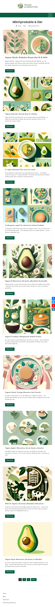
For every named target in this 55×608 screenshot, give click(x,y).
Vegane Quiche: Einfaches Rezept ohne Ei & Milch (26, 58)
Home (4, 593)
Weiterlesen (10, 70)
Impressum (6, 599)
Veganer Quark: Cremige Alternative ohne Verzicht (23, 392)
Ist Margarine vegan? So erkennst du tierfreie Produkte (24, 225)
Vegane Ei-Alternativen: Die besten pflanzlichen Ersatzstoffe (26, 281)
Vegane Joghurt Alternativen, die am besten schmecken (24, 448)
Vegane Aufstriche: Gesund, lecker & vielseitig (21, 114)
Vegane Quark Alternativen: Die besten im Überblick (23, 559)
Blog (4, 596)
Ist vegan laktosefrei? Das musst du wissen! (20, 169)
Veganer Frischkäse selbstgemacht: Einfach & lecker (23, 336)
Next (33, 579)
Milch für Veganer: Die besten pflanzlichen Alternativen (24, 503)
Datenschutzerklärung (9, 602)
